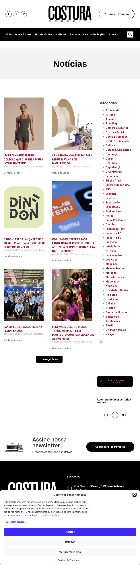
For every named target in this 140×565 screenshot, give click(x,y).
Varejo (110, 334)
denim (109, 158)
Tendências (113, 321)
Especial (111, 193)
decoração (112, 154)
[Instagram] (16, 14)
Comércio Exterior (117, 127)
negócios (112, 286)
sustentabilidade (116, 312)
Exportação (113, 202)
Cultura (110, 145)
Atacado (111, 119)
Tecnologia (113, 316)
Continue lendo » (13, 173)
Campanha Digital (94, 34)
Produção (112, 299)
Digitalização (114, 167)
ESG (108, 189)
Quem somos (23, 34)
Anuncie (75, 34)
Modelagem (113, 281)
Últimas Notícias (116, 329)
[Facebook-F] (8, 14)
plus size (111, 294)
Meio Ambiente (115, 268)
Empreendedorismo (118, 185)
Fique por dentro (116, 220)
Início (8, 34)
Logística (111, 259)
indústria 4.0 (113, 237)
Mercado (111, 272)
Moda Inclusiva (115, 277)
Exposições (113, 206)
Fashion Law (113, 211)
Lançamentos (114, 255)
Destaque (112, 163)
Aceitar (70, 532)
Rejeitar (70, 542)
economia (112, 176)
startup (110, 307)
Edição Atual (113, 180)
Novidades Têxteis (117, 290)
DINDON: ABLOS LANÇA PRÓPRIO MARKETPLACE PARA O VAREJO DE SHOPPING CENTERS (24, 243)
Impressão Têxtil (116, 228)
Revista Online (43, 34)
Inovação (111, 242)
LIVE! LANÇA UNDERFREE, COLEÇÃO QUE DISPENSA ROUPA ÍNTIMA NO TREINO (23, 159)
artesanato (113, 110)
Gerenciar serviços (15, 522)
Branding (111, 123)
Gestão (110, 224)
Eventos (111, 198)
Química (111, 303)
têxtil (109, 325)
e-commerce (114, 171)
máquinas (112, 264)
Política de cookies (68, 560)
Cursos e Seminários (118, 149)
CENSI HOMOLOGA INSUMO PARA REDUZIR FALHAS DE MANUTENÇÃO (72, 159)
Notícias (61, 34)
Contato (114, 34)
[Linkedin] (24, 14)
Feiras (109, 215)
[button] (134, 495)
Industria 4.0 (113, 233)
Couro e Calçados (117, 136)
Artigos (110, 114)
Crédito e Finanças (117, 141)
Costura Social (115, 132)
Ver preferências (70, 552)
